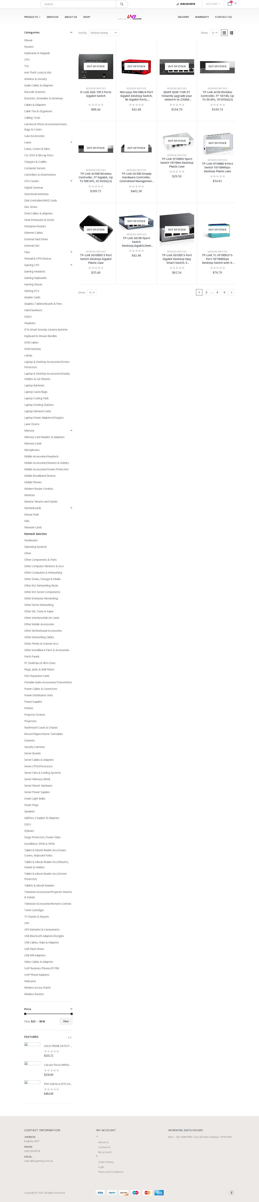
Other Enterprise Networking (41, 598)
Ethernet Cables (33, 232)
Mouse (28, 40)
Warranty (202, 17)
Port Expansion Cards (36, 676)
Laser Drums (31, 424)
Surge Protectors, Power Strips (42, 837)
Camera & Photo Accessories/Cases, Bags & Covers (45, 126)
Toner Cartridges (34, 910)
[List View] (231, 32)
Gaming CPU (31, 265)
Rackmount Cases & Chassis (41, 727)
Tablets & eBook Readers (39, 885)
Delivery (183, 17)
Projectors (30, 721)
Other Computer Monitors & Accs (44, 566)
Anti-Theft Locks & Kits (37, 72)
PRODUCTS (31, 17)
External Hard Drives (36, 239)
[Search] (122, 4)
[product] (32, 1050)
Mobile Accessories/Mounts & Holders (46, 463)
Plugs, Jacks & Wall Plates (39, 669)
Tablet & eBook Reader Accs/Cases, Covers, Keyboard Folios (45, 852)
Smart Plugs (31, 805)
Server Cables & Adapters (39, 760)
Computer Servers (34, 168)
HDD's (28, 316)
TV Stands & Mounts (36, 916)
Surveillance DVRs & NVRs (39, 843)
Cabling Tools (32, 117)
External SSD (31, 245)
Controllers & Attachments (40, 174)
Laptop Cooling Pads (36, 398)
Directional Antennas (36, 194)
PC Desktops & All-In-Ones (40, 663)
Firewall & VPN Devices (37, 258)
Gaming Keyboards (35, 278)
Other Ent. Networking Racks (41, 585)
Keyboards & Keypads (37, 53)
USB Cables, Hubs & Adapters (41, 942)
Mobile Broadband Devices (40, 475)
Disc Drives (30, 207)
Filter (66, 1021)
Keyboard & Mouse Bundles (40, 336)
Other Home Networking (38, 605)
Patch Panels (31, 656)
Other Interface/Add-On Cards (41, 618)
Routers (29, 46)
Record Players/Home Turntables (43, 734)
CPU (26, 59)
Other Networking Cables (39, 637)
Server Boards (32, 753)
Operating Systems (35, 547)
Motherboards (32, 508)
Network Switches (96, 88)
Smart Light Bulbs (34, 798)
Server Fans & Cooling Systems (42, 772)
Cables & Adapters (35, 105)
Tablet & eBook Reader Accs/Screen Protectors (45, 876)
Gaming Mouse (33, 284)
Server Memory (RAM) (37, 779)
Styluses (29, 831)
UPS (26, 923)
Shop (86, 17)
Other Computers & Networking (43, 572)
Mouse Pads (31, 514)
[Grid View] (224, 32)
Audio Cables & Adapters (38, 85)
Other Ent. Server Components (42, 592)
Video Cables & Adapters (38, 962)
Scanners (29, 740)
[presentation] (68, 1037)
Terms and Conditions (110, 1172)
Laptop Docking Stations (38, 404)
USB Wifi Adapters (35, 955)
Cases (27, 142)
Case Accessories (34, 136)
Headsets (29, 323)
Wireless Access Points (37, 987)
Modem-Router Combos (38, 488)
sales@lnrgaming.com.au (38, 1161)
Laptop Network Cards (37, 411)
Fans (27, 252)
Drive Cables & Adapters (38, 213)
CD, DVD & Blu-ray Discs (38, 155)
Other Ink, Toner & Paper (39, 611)
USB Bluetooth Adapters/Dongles (44, 936)
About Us (71, 17)
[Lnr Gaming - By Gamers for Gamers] (129, 17)
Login (101, 1167)
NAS (26, 521)
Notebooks (31, 540)
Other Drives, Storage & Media (42, 579)
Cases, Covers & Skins (37, 149)
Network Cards (33, 527)
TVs (26, 66)
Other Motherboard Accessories (43, 630)
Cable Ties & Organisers (38, 111)
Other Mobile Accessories (39, 624)
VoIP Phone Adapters (36, 974)
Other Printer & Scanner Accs (41, 643)
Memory (29, 430)
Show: (204, 32)
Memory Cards (33, 443)
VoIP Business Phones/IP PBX (41, 968)
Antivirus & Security (35, 79)
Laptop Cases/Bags (35, 392)
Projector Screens (34, 714)
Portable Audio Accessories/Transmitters (48, 682)
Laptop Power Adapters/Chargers (44, 417)
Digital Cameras (33, 187)
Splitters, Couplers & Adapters (41, 818)
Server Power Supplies (37, 792)
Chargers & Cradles (35, 161)
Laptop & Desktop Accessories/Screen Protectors (46, 364)
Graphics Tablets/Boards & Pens (43, 303)
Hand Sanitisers (33, 310)
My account (104, 1152)
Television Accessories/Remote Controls (47, 903)
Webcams (30, 981)
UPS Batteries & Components (41, 929)
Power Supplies (33, 701)
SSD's (27, 824)
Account (212, 4)
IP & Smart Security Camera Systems (46, 329)
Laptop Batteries (34, 385)
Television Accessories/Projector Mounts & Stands (48, 894)
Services (52, 17)
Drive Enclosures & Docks (39, 220)
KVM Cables (31, 342)
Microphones (31, 450)
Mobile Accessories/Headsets (41, 456)
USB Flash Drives (34, 949)
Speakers (29, 811)
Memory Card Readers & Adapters (44, 437)
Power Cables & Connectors (40, 689)
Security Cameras (34, 747)
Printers (28, 708)
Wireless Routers (34, 994)
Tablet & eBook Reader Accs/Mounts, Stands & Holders (46, 864)
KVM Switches (32, 349)
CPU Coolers (31, 181)
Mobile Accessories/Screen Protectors (46, 469)
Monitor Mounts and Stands (40, 501)
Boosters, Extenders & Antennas (43, 98)
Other (27, 553)
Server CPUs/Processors (38, 766)
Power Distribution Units (38, 695)
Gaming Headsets (34, 271)
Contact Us (223, 17)
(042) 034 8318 (32, 1151)
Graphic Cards (32, 297)
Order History (106, 1162)
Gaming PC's (31, 291)
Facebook (231, 1193)
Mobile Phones (33, 482)
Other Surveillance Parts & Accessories (46, 650)
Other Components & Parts (40, 559)
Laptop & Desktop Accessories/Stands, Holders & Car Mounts (47, 376)
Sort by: (82, 32)
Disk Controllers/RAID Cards (40, 200)
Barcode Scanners (34, 92)
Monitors (29, 495)
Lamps (28, 355)
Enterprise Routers (35, 226)
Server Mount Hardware (38, 785)
